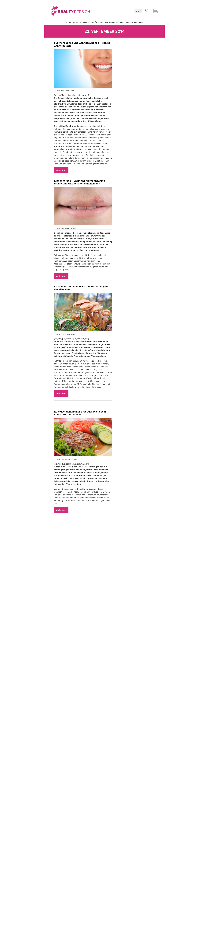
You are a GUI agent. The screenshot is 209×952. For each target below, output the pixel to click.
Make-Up (86, 22)
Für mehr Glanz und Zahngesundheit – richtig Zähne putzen (82, 44)
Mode (122, 22)
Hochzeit (129, 22)
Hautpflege (77, 22)
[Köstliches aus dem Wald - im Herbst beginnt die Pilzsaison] (83, 312)
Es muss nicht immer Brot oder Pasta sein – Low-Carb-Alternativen (81, 413)
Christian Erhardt (71, 459)
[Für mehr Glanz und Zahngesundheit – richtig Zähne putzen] (83, 68)
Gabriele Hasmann (71, 228)
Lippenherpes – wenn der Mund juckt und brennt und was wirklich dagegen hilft (79, 182)
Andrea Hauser (70, 334)
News (68, 22)
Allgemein (138, 22)
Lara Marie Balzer (71, 90)
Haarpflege (103, 22)
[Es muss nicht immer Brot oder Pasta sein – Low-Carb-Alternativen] (83, 437)
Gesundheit (114, 22)
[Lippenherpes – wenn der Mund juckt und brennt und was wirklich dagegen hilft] (83, 206)
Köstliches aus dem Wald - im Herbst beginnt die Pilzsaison (81, 288)
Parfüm (94, 22)
